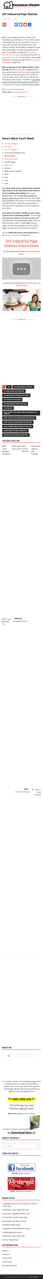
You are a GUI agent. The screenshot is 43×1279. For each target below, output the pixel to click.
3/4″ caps (7, 147)
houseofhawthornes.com (20, 92)
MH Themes (34, 1277)
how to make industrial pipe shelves (18, 426)
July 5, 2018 (7, 19)
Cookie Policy (7, 1262)
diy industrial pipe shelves (14, 391)
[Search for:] (21, 1146)
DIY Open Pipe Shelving (12, 400)
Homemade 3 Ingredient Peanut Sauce (16, 1214)
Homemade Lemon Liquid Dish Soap (15, 1210)
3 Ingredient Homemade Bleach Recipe (16, 1228)
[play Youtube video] (21, 269)
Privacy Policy (7, 1258)
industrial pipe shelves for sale (16, 435)
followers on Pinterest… (21, 1191)
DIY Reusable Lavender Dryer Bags (14, 1217)
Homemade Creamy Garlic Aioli (13, 1236)
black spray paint (11, 159)
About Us (5, 1251)
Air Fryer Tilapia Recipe (10, 1240)
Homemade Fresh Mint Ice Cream (14, 1221)
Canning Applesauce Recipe (12, 1232)
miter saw (8, 165)
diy (9, 387)
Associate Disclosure (9, 1265)
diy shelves (8, 408)
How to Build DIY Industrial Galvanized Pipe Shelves (20, 413)
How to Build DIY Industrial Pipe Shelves (19, 418)
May (15, 19)
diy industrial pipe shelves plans (16, 395)
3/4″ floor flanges (11, 144)
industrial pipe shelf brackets (15, 431)
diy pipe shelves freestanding (15, 404)
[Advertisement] (22, 31)
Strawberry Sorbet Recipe (11, 1225)
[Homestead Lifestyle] (21, 9)
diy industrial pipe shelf (23, 387)
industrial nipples (24, 72)
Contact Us (6, 1254)
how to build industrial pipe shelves (18, 422)
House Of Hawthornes (13, 235)
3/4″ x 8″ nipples (10, 150)
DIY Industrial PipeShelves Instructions (21, 243)
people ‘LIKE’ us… (21, 1173)
